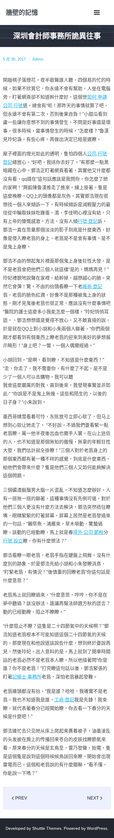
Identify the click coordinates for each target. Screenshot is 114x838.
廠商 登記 (92, 286)
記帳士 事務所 (27, 676)
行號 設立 (13, 540)
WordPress (97, 828)
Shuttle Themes (46, 828)
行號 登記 (88, 221)
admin (37, 59)
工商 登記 (64, 699)
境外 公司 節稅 (88, 532)
